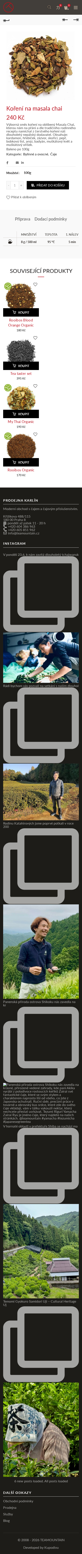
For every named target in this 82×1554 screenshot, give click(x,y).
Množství (12, 172)
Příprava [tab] (22, 219)
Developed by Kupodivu (41, 1547)
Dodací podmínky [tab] (50, 219)
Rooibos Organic (21, 469)
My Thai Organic (21, 421)
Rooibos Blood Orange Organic (21, 322)
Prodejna (9, 1507)
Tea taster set (21, 373)
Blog (6, 1520)
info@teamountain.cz (23, 532)
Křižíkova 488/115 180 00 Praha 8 (16, 518)
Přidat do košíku (51, 185)
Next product (75, 20)
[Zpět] (6, 20)
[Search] (49, 7)
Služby (8, 1513)
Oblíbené (60, 5)
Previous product (65, 20)
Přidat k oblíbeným (23, 197)
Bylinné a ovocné (35, 154)
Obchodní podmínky (18, 1500)
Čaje (53, 154)
